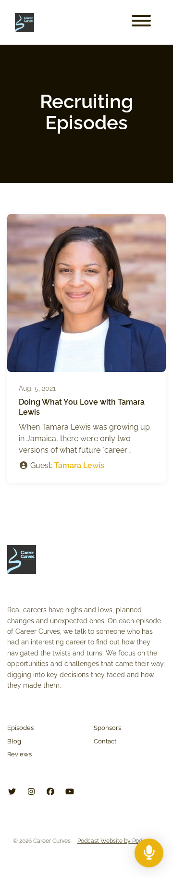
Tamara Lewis (79, 465)
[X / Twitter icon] (12, 792)
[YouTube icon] (69, 792)
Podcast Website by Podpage (116, 841)
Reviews (19, 754)
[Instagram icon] (31, 792)
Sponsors (107, 727)
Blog (14, 741)
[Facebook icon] (50, 792)
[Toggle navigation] (141, 22)
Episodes (20, 727)
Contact (105, 741)
